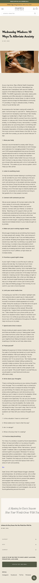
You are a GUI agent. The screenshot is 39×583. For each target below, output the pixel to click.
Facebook (14, 575)
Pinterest (28, 575)
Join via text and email (19, 564)
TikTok (21, 575)
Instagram (5, 575)
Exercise (4, 145)
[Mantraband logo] (19, 8)
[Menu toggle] (2, 9)
